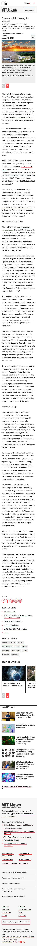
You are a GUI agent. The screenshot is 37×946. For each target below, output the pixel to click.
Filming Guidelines (9, 863)
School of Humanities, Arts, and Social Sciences (19, 833)
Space (25, 651)
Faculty (24, 647)
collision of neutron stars (21, 117)
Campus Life (6, 912)
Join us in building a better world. (15, 922)
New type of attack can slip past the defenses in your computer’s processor (25, 740)
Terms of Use (7, 859)
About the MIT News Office (8, 855)
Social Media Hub (8, 942)
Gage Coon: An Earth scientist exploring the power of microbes (25, 715)
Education (5, 907)
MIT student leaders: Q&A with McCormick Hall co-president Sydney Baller (25, 765)
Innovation (5, 910)
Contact (31, 937)
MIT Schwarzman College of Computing (15, 844)
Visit (3, 937)
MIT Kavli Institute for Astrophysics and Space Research (18, 175)
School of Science (11, 625)
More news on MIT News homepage (16, 786)
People (18, 937)
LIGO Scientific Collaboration (15, 629)
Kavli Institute (7, 647)
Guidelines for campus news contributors (14, 890)
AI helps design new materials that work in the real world (25, 776)
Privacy (4, 939)
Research (5, 651)
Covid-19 (5, 655)
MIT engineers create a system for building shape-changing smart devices (25, 752)
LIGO (9, 94)
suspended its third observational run (17, 207)
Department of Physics (13, 621)
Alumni (4, 915)
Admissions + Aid (24, 910)
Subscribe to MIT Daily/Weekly (15, 872)
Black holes (16, 651)
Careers (24, 937)
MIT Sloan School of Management (17, 837)
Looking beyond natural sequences (25, 726)
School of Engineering (13, 828)
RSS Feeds (23, 863)
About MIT (22, 915)
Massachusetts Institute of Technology (16, 929)
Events (12, 937)
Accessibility (12, 939)
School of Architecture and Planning (18, 825)
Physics (20, 643)
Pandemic (14, 655)
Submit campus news (11, 883)
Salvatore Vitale (10, 612)
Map (7, 937)
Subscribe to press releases (13, 878)
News (20, 912)
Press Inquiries (25, 859)
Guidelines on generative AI (13, 896)
